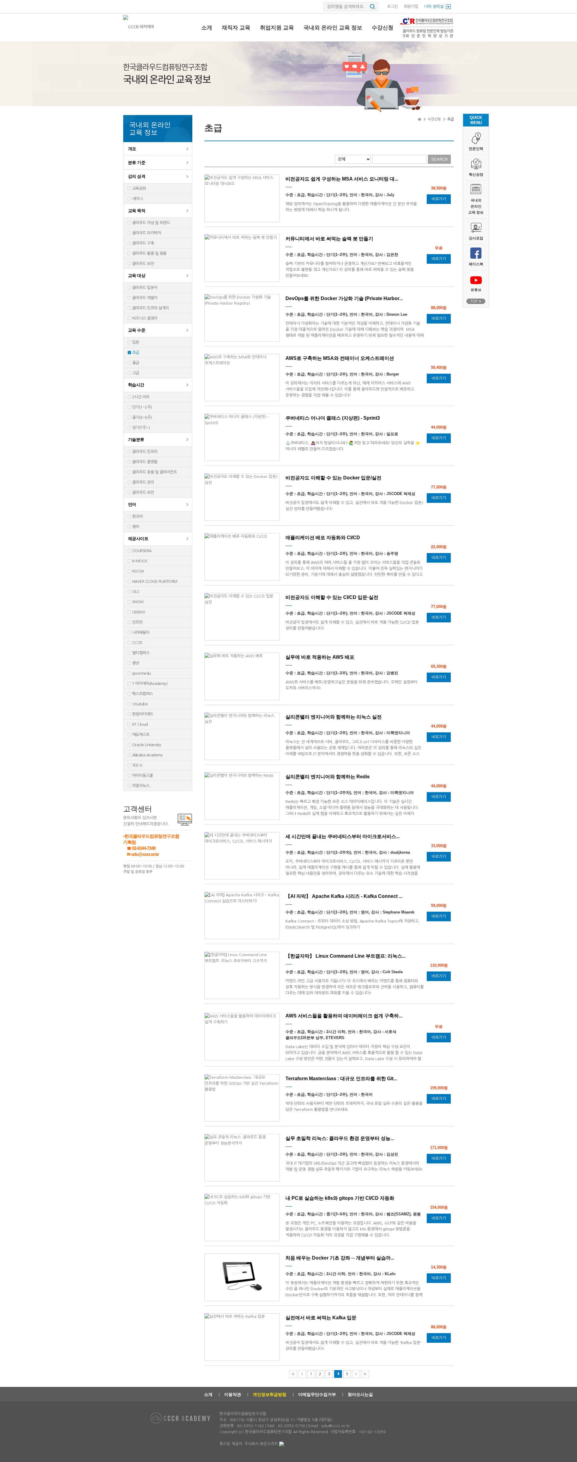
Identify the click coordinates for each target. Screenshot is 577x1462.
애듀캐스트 (140, 735)
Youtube (140, 704)
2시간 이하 (140, 397)
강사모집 (476, 238)
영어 (135, 527)
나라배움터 (140, 632)
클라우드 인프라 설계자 (150, 308)
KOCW (138, 571)
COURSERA (141, 551)
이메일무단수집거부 (317, 1394)
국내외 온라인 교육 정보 (333, 28)
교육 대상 (136, 275)
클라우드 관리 (143, 482)
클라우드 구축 (143, 243)
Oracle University (146, 745)
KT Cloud (140, 724)
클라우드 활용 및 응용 (149, 253)
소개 (206, 28)
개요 (132, 148)
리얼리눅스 (140, 786)
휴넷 (135, 663)
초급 (135, 352)
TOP (473, 301)
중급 (135, 363)
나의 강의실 (434, 6)
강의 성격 (136, 176)
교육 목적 (136, 210)
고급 (135, 373)
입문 (135, 342)
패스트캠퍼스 (142, 694)
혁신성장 (476, 174)
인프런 (137, 622)
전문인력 (476, 149)
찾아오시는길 (360, 1394)
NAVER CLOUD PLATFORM (154, 581)
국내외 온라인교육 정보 (476, 206)
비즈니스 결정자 (144, 318)
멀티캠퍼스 (140, 653)
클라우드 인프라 (144, 452)
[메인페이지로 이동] (139, 27)
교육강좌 (139, 188)
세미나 (137, 199)
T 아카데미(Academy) (149, 683)
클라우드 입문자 (144, 288)
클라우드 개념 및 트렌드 (151, 223)
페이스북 (476, 264)
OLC (135, 592)
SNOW (138, 602)
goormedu (141, 673)
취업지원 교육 (277, 28)
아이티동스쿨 (142, 775)
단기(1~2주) (142, 407)
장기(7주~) (141, 428)
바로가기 (439, 199)
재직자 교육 (236, 28)
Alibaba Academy (147, 755)
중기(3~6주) (142, 417)
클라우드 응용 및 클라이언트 (154, 472)
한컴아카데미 (142, 714)
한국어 (137, 516)
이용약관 (232, 1394)
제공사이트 (138, 538)
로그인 (392, 6)
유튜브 (476, 290)
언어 (132, 504)
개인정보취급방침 (269, 1394)
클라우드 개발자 (144, 298)
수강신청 (382, 28)
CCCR (137, 643)
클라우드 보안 (143, 264)
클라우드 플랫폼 (144, 462)
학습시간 (136, 384)
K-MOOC (140, 561)
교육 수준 (136, 330)
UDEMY (138, 612)
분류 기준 (136, 162)
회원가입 (411, 6)
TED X (137, 765)
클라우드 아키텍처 (146, 233)
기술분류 (136, 439)
